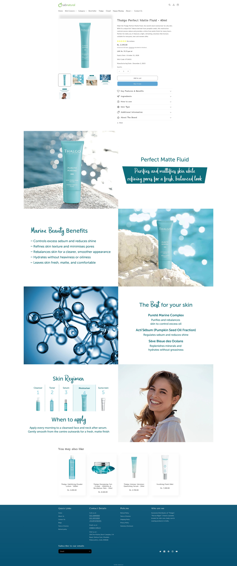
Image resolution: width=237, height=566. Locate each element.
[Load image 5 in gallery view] (64, 93)
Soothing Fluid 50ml (165, 484)
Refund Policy (124, 513)
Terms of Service (63, 526)
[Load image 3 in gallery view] (91, 80)
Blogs (60, 522)
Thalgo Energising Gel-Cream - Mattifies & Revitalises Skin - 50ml (103, 486)
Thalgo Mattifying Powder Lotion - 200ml (72, 485)
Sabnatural (120, 564)
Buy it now (137, 84)
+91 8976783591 (95, 521)
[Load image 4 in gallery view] (105, 80)
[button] (70, 11)
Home (60, 513)
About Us (61, 516)
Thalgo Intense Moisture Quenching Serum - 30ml (134, 485)
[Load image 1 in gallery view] (64, 80)
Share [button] (121, 123)
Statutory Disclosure (126, 526)
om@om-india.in (95, 528)
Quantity (119, 67)
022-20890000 (94, 515)
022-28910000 (94, 518)
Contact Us (61, 519)
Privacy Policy (124, 522)
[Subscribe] (89, 551)
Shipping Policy (125, 519)
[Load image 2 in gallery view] (78, 80)
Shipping (131, 47)
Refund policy (62, 529)
